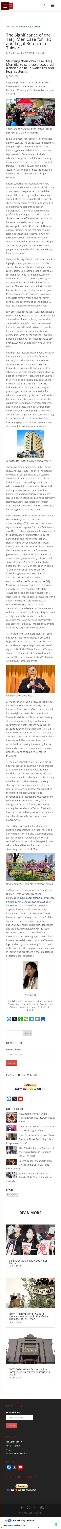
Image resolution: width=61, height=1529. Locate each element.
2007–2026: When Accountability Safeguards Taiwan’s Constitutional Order (30, 1372)
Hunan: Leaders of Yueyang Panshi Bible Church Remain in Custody (29, 1177)
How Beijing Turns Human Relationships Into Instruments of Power (37, 1117)
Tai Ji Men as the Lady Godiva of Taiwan (28, 1262)
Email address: (14, 1049)
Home (24, 26)
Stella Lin (14, 53)
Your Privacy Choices (23, 1520)
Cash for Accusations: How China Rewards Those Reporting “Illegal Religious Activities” (30, 1139)
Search (27, 1033)
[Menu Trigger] (5, 6)
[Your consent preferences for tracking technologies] (56, 1524)
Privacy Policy (12, 1195)
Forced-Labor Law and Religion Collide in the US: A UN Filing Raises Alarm (29, 1164)
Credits (34, 132)
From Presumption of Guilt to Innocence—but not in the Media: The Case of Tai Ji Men (29, 1316)
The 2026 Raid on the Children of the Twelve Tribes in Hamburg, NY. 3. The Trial (36, 1152)
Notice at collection (14, 1525)
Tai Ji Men (35, 26)
